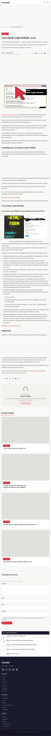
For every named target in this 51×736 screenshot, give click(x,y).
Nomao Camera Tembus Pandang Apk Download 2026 (20, 524)
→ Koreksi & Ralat (6, 726)
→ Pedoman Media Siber (7, 705)
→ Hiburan (4, 686)
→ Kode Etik (4, 707)
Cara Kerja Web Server (14, 326)
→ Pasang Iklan (5, 709)
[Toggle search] (44, 2)
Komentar (4, 583)
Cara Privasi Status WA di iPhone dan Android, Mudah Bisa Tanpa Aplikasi (14, 486)
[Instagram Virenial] (9, 669)
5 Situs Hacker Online (14, 197)
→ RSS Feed (4, 717)
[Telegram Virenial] (16, 669)
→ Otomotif (4, 691)
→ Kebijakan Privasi (6, 723)
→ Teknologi (4, 682)
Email (3, 604)
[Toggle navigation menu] (47, 2)
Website (4, 611)
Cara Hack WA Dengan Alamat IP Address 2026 (17, 561)
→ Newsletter (5, 719)
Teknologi (5, 33)
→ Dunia (4, 679)
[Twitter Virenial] (6, 669)
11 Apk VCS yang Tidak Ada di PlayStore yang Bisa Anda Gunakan (19, 640)
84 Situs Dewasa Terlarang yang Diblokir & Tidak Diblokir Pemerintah (21, 644)
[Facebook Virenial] (3, 669)
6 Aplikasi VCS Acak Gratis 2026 (12, 653)
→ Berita (3, 677)
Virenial (14, 731)
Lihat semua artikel (25, 403)
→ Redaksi (4, 703)
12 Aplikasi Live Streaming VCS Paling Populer (15, 636)
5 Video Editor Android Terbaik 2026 (14, 448)
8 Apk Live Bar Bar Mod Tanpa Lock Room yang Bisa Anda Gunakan (20, 649)
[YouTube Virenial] (13, 669)
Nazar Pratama (25, 396)
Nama (3, 598)
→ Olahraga (4, 688)
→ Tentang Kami (5, 698)
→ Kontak (4, 700)
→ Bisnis (3, 684)
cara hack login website (35, 371)
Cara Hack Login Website (9, 114)
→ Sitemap (4, 721)
